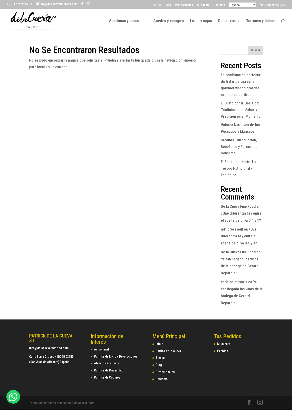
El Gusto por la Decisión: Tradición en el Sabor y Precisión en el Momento (241, 110)
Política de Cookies (107, 377)
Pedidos (222, 351)
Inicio (159, 344)
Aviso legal (101, 349)
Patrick (156, 5)
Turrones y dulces (261, 21)
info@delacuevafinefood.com (49, 348)
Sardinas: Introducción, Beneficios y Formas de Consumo (239, 147)
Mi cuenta (203, 5)
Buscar (255, 50)
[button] (13, 397)
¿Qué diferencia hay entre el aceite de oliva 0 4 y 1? (239, 236)
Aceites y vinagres (168, 21)
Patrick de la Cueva (168, 351)
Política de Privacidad (108, 370)
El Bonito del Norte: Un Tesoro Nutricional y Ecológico (238, 168)
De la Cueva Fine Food (238, 206)
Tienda (160, 358)
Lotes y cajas (201, 21)
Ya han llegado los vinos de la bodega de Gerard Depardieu (239, 266)
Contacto (219, 5)
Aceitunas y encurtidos (128, 21)
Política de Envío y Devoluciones (115, 356)
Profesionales (184, 5)
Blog (168, 5)
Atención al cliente (106, 363)
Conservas (227, 21)
